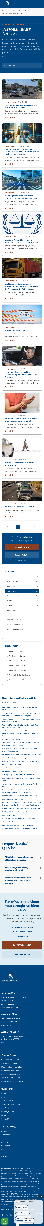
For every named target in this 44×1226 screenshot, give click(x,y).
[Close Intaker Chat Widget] (41, 1196)
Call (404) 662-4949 (22, 547)
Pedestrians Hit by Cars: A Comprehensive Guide (19, 796)
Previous (10, 527)
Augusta (4, 1142)
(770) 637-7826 (7, 1043)
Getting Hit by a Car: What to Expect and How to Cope (21, 775)
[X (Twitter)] (6, 1215)
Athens (4, 1153)
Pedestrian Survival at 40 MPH (13, 771)
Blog (9, 11)
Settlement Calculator (10, 1104)
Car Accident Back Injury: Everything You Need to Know (22, 761)
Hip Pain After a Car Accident (12, 765)
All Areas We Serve (9, 1101)
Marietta (4, 1156)
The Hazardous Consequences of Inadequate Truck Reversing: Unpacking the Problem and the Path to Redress (21, 286)
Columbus (5, 1146)
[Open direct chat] (38, 1196)
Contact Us (5, 1119)
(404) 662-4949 (7, 1004)
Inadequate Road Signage (15, 330)
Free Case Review (22, 954)
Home (4, 11)
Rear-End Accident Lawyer (12, 1081)
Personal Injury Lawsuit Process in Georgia (17, 825)
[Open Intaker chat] (17, 1225)
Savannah (5, 1138)
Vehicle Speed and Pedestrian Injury (15, 768)
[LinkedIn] (10, 1215)
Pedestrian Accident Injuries (12, 799)
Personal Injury (11, 146)
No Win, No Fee (7, 1112)
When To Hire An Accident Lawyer (14, 822)
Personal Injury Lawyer (10, 1074)
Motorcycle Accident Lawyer (13, 1067)
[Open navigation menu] (41, 4)
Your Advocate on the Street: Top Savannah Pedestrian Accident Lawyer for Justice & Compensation (22, 151)
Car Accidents (10, 102)
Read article (10, 117)
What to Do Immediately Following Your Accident (19, 829)
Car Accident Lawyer (10, 1060)
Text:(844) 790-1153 (9, 1008)
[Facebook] (2, 1215)
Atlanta (4, 1131)
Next (35, 527)
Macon (4, 1149)
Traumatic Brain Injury (10, 1078)
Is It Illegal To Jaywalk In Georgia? (14, 812)
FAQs (3, 1115)
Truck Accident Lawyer (10, 1063)
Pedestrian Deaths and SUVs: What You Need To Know (21, 754)
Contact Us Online (22, 555)
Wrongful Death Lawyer (11, 1070)
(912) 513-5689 (7, 1025)
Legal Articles (10, 237)
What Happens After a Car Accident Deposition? (19, 819)
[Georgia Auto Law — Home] (7, 4)
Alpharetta (5, 1135)
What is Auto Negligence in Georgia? (19, 507)
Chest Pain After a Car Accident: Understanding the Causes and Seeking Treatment (21, 374)
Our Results (6, 1108)
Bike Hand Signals (8, 815)
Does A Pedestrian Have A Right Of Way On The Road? (21, 808)
